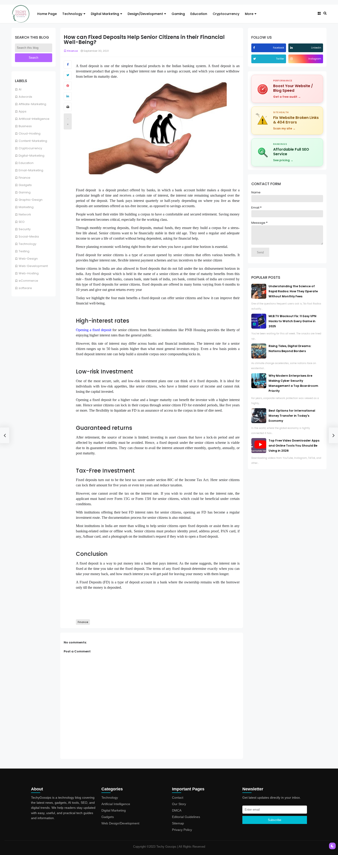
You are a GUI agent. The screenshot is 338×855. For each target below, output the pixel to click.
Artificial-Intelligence (34, 119)
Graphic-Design (31, 200)
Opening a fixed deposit (94, 330)
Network (25, 214)
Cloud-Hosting (29, 133)
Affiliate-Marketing (32, 104)
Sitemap (178, 823)
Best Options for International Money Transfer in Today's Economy (292, 416)
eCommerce (28, 280)
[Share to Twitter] (68, 75)
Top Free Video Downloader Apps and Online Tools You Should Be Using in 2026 (294, 446)
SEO (22, 222)
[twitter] (255, 59)
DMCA (176, 810)
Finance (24, 177)
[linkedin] (292, 48)
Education (198, 13)
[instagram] (292, 59)
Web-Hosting (29, 273)
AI (20, 89)
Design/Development (145, 13)
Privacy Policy (182, 830)
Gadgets (25, 185)
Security (25, 229)
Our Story (179, 804)
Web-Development (33, 266)
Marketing (26, 207)
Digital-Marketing (31, 155)
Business (25, 126)
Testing (24, 251)
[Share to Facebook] (68, 64)
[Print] (68, 107)
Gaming (178, 13)
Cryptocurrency (226, 13)
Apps (22, 111)
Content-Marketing (33, 141)
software (25, 288)
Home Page (47, 13)
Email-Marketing (31, 170)
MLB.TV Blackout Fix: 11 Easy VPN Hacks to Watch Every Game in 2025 (292, 321)
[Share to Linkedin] (68, 96)
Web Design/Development (120, 823)
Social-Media (29, 236)
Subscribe (274, 820)
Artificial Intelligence (115, 804)
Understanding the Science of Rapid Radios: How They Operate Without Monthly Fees (293, 291)
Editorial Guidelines (186, 817)
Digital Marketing (105, 13)
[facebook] (254, 48)
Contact (177, 797)
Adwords (25, 97)
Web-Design (28, 258)
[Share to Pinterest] (68, 86)
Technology (72, 13)
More (249, 13)
